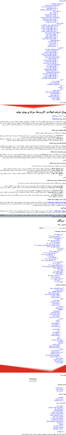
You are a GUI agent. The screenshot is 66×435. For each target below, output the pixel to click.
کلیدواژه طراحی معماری (49, 60)
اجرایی (61, 248)
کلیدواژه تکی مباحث (54, 346)
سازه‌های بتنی (56, 332)
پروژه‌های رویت (55, 350)
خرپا (58, 330)
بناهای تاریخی (56, 300)
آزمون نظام (60, 234)
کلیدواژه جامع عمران (50, 61)
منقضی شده (59, 358)
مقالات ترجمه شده (55, 317)
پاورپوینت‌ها (57, 311)
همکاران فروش (55, 98)
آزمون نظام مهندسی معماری (48, 28)
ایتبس (58, 280)
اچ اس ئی (57, 263)
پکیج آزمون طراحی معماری (55, 407)
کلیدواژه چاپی (56, 81)
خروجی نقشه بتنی (58, 425)
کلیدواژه (60, 47)
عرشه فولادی (55, 118)
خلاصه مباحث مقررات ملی (52, 355)
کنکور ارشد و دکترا (55, 314)
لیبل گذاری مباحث (55, 356)
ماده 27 (51, 255)
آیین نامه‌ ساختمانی (58, 237)
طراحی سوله (52, 12)
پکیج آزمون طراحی (54, 82)
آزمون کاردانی (56, 344)
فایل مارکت (59, 23)
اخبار (61, 249)
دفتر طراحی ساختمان (57, 3)
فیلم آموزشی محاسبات (56, 413)
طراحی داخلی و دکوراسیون (49, 18)
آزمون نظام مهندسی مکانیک (48, 31)
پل (59, 327)
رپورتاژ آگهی (55, 116)
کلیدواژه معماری (51, 58)
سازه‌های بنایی (56, 333)
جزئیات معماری (52, 44)
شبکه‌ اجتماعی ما (55, 93)
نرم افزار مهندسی (58, 278)
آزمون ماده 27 (59, 289)
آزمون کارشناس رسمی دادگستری (50, 25)
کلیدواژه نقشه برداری (50, 75)
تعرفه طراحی (59, 387)
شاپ (61, 79)
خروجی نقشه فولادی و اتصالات (48, 9)
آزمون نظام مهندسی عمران (49, 26)
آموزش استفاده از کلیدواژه (52, 49)
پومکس (61, 424)
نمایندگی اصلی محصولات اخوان (54, 421)
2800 (58, 239)
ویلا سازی (57, 277)
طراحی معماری (55, 295)
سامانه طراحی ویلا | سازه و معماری (50, 17)
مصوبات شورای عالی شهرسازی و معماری (48, 245)
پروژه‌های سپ (56, 324)
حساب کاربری (56, 90)
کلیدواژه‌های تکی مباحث (53, 64)
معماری (61, 274)
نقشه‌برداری (59, 281)
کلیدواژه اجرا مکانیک (50, 70)
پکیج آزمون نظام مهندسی (53, 72)
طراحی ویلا (60, 405)
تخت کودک (60, 422)
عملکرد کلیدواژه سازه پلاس (52, 56)
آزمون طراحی (59, 398)
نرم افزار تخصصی (58, 359)
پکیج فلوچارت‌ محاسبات (53, 84)
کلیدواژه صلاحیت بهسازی (49, 76)
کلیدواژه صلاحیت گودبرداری (48, 78)
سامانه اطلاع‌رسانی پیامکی (52, 91)
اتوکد (61, 298)
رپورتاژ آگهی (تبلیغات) (54, 96)
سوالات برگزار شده (51, 34)
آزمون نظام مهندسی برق (49, 29)
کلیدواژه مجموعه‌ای (54, 347)
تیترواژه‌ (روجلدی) (55, 353)
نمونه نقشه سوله (55, 40)
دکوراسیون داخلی (55, 275)
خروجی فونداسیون (51, 8)
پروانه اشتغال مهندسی (57, 265)
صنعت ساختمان (52, 258)
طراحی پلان (59, 390)
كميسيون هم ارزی (48, 260)
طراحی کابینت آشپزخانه (50, 20)
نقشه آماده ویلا (52, 41)
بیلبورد (58, 321)
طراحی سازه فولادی (50, 15)
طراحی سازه (56, 11)
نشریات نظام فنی (55, 246)
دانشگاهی (53, 257)
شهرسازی (60, 341)
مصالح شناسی (59, 272)
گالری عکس (59, 271)
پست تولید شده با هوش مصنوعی (54, 266)
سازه (61, 269)
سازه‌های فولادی (55, 335)
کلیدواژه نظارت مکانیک (50, 69)
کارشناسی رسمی (48, 254)
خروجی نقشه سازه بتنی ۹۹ (49, 6)
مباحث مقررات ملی (54, 243)
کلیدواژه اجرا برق (51, 67)
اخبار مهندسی (56, 251)
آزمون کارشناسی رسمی (56, 288)
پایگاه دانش (60, 262)
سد (59, 336)
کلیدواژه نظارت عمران (50, 52)
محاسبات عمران (55, 297)
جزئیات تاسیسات (51, 46)
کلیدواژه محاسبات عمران (49, 55)
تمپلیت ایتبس (56, 329)
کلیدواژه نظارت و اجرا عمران (48, 53)
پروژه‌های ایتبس (55, 323)
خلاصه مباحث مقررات (57, 418)
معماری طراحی (55, 236)
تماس (61, 88)
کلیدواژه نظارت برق (51, 66)
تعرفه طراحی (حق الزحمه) (52, 5)
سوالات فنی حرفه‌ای (57, 339)
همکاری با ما (56, 99)
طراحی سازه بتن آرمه (50, 14)
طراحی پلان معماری (50, 22)
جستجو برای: (62, 228)
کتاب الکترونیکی (55, 312)
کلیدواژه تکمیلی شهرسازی (49, 73)
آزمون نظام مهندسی (57, 291)
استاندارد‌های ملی (55, 240)
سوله (58, 338)
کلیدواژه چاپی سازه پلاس (49, 63)
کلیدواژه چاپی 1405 (58, 416)
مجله (61, 85)
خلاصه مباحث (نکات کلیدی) (49, 38)
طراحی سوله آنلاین (58, 428)
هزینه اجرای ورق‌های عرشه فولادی (56, 202)
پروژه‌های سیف (55, 326)
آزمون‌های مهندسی (51, 252)
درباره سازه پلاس (55, 95)
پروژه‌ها (61, 87)
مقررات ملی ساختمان (57, 352)
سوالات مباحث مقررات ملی (52, 32)
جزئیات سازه (52, 43)
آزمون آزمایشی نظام (50, 37)
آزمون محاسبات (58, 400)
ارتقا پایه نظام (59, 307)
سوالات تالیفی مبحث (50, 35)
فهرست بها (57, 242)
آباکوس (58, 320)
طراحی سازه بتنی (58, 427)
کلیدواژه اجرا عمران (51, 50)
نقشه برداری (59, 362)
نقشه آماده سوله (58, 410)
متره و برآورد (56, 315)
